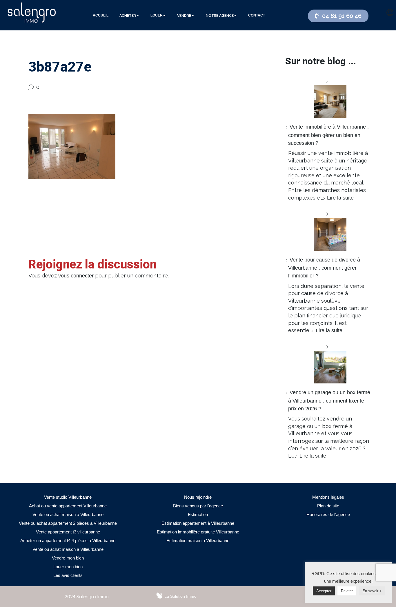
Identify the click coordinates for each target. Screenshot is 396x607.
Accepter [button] (323, 591)
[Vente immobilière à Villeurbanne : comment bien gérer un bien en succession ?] (327, 97)
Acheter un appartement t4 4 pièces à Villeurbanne (67, 540)
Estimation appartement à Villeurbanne (197, 523)
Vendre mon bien (68, 557)
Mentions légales (328, 497)
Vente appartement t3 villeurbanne (68, 531)
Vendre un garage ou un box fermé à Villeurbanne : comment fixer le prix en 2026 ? (329, 400)
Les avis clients (68, 575)
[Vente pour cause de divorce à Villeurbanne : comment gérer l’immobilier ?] (327, 230)
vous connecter (76, 276)
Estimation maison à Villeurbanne (197, 540)
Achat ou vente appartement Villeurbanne (68, 505)
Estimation (198, 514)
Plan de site (328, 505)
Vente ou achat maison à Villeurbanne (67, 514)
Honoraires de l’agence (328, 514)
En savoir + (372, 591)
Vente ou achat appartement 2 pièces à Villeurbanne (68, 523)
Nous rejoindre (198, 497)
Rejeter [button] (347, 591)
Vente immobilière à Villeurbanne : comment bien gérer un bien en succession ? (328, 135)
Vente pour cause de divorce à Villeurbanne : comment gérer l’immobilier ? (324, 268)
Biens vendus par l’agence (198, 505)
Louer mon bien (68, 566)
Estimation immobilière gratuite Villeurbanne (198, 531)
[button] (338, 16)
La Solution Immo (180, 596)
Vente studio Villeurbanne (68, 497)
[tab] (100, 16)
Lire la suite (340, 198)
